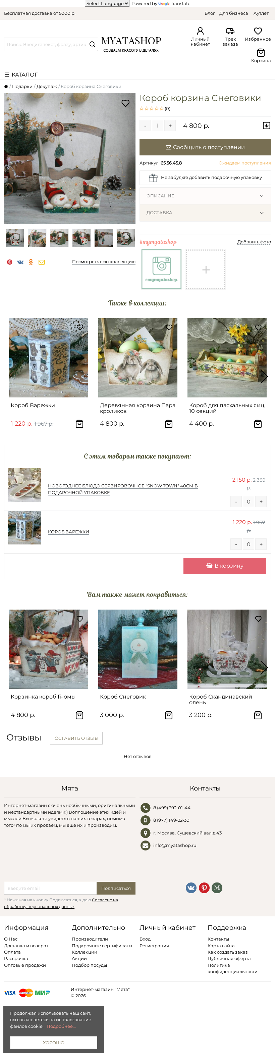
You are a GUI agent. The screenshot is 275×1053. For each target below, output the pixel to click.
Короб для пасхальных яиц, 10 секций (227, 408)
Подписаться (116, 888)
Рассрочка (16, 958)
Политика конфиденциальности (233, 968)
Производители (90, 939)
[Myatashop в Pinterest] (204, 887)
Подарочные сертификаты (102, 945)
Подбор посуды (89, 965)
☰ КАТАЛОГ (21, 74)
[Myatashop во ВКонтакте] (191, 887)
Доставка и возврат (26, 945)
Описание (160, 195)
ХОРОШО (53, 1042)
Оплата (12, 952)
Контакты (218, 939)
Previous (10, 238)
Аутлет (261, 13)
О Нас (10, 939)
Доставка (159, 212)
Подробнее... (61, 1026)
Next (128, 238)
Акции (79, 958)
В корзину (229, 565)
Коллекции (84, 952)
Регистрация (154, 945)
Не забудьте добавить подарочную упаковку (211, 177)
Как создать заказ (228, 952)
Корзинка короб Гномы (43, 696)
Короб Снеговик (123, 696)
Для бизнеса (233, 13)
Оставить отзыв (76, 738)
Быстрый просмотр (52, 389)
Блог (210, 13)
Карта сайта (221, 945)
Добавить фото (254, 241)
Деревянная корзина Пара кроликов (137, 408)
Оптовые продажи (25, 965)
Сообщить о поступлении (209, 147)
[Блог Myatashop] (217, 887)
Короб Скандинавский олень (220, 699)
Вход (145, 939)
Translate (180, 3)
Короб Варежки (33, 405)
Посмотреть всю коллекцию (103, 261)
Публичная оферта (229, 958)
